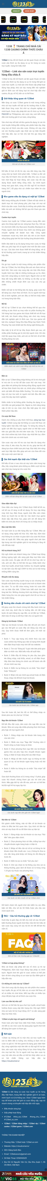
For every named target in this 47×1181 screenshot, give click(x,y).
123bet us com (32, 1142)
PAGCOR (5, 114)
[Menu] (3, 4)
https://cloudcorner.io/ (11, 1061)
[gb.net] (23, 4)
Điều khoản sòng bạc (12, 1109)
